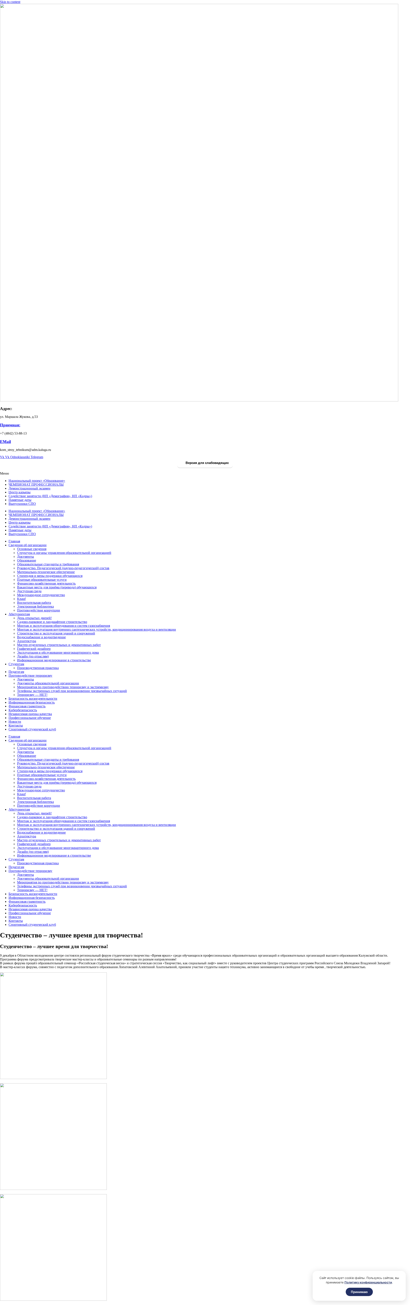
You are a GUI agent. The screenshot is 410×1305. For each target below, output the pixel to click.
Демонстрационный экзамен (29, 488)
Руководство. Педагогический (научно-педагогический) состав (63, 568)
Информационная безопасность (32, 702)
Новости (15, 721)
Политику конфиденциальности (368, 1282)
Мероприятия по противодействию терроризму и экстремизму (63, 687)
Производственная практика (38, 668)
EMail (5, 441)
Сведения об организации (28, 545)
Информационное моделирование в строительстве (54, 660)
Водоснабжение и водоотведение (41, 637)
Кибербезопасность (23, 710)
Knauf (21, 599)
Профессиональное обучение (30, 718)
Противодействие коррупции (38, 610)
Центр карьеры (20, 492)
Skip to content (10, 2)
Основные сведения (31, 549)
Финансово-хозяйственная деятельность (46, 583)
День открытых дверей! (34, 618)
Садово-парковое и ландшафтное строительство (52, 622)
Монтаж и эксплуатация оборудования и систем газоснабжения (63, 625)
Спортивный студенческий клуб (32, 729)
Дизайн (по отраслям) (33, 656)
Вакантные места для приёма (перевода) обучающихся (57, 587)
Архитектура (26, 641)
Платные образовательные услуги (42, 579)
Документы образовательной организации (48, 683)
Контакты (16, 725)
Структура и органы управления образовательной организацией (64, 553)
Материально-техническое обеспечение (46, 572)
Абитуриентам (19, 614)
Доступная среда (29, 591)
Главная (14, 541)
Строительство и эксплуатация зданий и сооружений (56, 633)
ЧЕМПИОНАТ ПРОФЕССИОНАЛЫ (36, 484)
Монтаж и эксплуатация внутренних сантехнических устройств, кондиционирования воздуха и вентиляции (96, 629)
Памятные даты (20, 500)
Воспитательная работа (34, 602)
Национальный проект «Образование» (37, 480)
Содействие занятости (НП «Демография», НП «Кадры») (50, 496)
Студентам (16, 664)
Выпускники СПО (22, 503)
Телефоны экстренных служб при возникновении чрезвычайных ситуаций (72, 691)
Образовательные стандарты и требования (48, 564)
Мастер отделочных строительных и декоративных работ (59, 645)
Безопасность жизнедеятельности (33, 698)
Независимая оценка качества (30, 714)
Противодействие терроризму (30, 675)
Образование (26, 560)
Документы (25, 556)
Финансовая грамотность (27, 706)
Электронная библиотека (35, 606)
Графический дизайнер (34, 648)
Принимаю (359, 1292)
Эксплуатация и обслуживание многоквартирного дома (58, 652)
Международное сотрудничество (41, 595)
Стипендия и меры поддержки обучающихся (49, 576)
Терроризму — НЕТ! (32, 695)
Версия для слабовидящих (207, 463)
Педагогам (16, 672)
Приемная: (10, 425)
